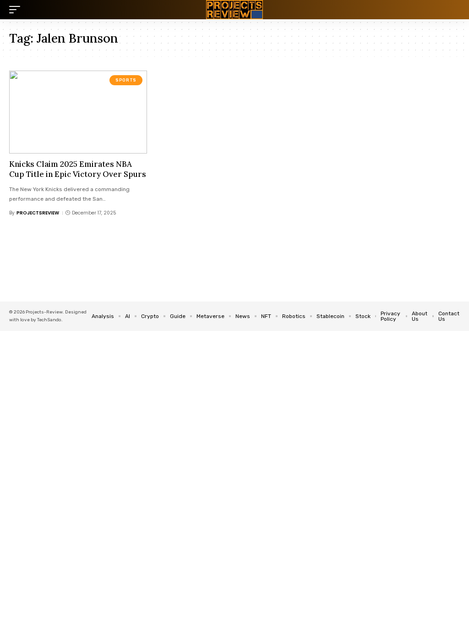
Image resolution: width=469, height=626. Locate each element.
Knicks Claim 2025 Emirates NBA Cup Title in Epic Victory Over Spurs (77, 169)
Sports (125, 80)
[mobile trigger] (17, 9)
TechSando (49, 320)
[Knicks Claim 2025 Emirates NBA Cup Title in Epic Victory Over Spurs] (78, 112)
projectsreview (37, 212)
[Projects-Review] (234, 9)
